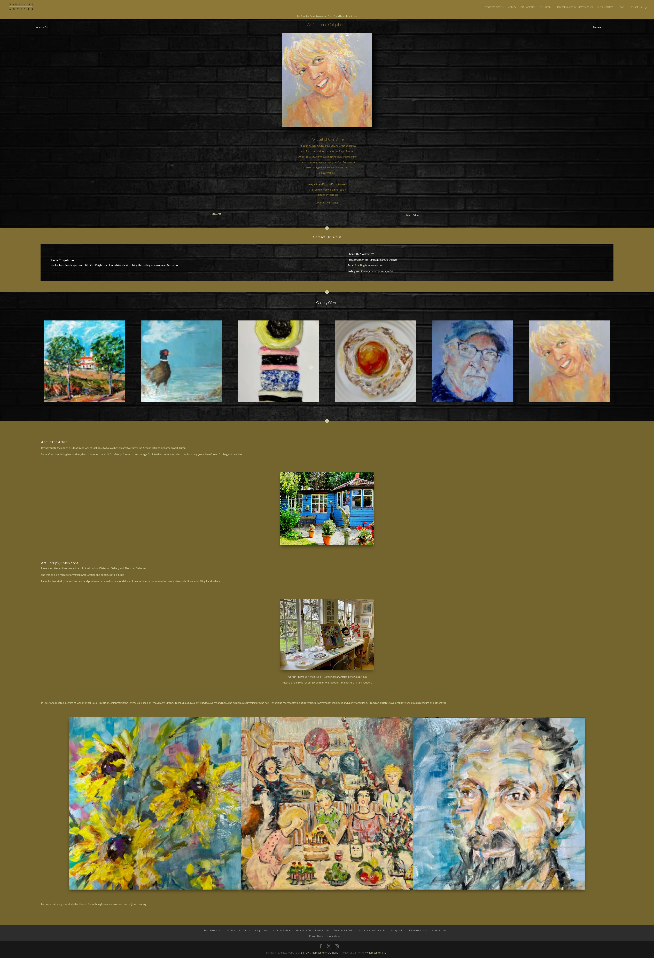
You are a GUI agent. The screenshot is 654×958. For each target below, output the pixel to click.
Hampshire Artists (493, 7)
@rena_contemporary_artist (377, 271)
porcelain (317, 145)
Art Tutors (545, 7)
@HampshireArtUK (376, 952)
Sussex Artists (438, 930)
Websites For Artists (344, 930)
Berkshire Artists (418, 930)
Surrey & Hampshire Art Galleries (320, 952)
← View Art (42, 27)
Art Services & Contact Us (372, 930)
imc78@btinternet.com (369, 265)
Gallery (512, 7)
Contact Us (635, 7)
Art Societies (527, 7)
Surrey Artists (605, 7)
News (620, 7)
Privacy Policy (316, 936)
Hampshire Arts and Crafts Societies (273, 930)
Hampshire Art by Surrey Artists (574, 7)
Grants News (334, 936)
